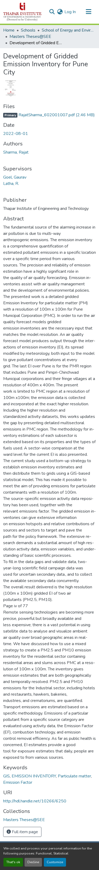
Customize (55, 862)
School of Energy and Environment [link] (68, 30)
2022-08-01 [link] (15, 133)
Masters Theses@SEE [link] (30, 36)
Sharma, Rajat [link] (16, 152)
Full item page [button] (24, 832)
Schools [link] (28, 30)
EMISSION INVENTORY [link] (34, 776)
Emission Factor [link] (17, 782)
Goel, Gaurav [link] (14, 177)
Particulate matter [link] (74, 776)
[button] (22, 12)
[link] (49, 115)
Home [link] (9, 30)
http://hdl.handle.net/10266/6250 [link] (34, 801)
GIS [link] (6, 776)
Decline (33, 862)
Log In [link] (70, 12)
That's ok (13, 862)
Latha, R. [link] (11, 183)
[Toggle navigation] (88, 12)
